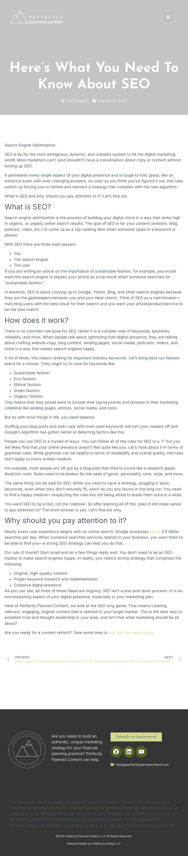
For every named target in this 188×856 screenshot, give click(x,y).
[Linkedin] (129, 751)
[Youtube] (141, 751)
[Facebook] (116, 751)
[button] (168, 17)
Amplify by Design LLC (106, 843)
